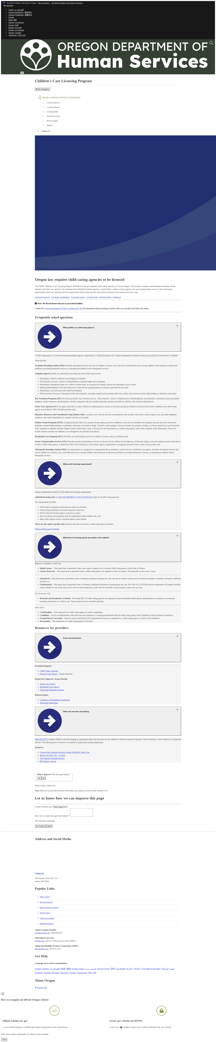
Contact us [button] (116, 297)
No (44, 778)
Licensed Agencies (53, 103)
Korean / (13, 25)
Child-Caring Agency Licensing (61, 98)
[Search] (211, 43)
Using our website (47, 918)
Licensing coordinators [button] (61, 297)
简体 (63, 969)
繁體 (69, 969)
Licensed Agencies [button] (42, 297)
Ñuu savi (165, 969)
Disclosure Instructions (49, 703)
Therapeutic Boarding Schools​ (52, 690)
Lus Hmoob (121, 969)
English (11, 17)
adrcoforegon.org (41, 949)
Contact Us (46, 131)
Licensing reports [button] (78, 297)
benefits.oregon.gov (42, 933)
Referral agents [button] (105, 297)
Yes (39, 778)
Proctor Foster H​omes (48, 674)
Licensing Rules (52, 112)
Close (4, 1039)
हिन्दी (113, 969)
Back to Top (42, 988)
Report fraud (45, 913)
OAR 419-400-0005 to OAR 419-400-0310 (75, 497)
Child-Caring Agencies (49, 671)
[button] (8, 5)
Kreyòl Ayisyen (103, 969)
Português (39, 973)
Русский (55, 973)
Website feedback (47, 924)
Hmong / (16, 22)
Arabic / (16, 10)
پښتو (172, 969)
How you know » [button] (44, 3)
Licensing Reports (53, 107)
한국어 (137, 969)
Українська (81, 973)
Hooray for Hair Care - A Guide (52, 755)
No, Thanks (40, 826)
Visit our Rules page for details (47, 529)
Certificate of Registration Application (55, 700)
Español (45, 969)
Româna (47, 973)
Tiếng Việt (92, 973)
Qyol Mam (146, 969)
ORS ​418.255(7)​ (41, 739)
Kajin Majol (155, 969)
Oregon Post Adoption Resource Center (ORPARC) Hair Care (64, 752)
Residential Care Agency (50, 687)
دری (87, 969)
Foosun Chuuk (78, 969)
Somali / (16, 30)
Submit (48, 826)
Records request (46, 902)
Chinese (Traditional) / (20, 15)
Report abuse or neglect (49, 907)
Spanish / (14, 33)
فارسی (93, 969)
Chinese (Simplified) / (20, 12)
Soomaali (64, 973)
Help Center (45, 897)
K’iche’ (130, 969)
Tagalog (72, 973)
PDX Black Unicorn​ (48, 761)
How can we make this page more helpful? (52, 816)
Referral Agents (52, 121)
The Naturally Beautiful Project (52, 758)
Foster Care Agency (48, 684)
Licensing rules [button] (92, 297)
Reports (49, 125)
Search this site (31, 80)
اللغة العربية (55, 969)
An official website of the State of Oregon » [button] (67, 3)
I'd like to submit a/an (43, 807)
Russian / (15, 28)
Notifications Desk (53, 116)
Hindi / (12, 20)
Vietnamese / (17, 35)
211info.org (39, 941)
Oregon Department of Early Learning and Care (63, 308)
